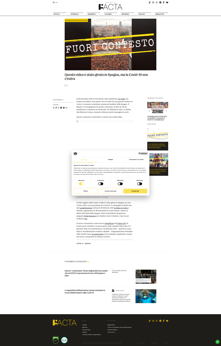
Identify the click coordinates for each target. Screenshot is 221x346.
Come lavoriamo (86, 329)
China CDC (121, 223)
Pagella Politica (111, 325)
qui (85, 218)
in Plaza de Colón (121, 208)
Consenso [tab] (84, 159)
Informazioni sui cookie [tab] (136, 159)
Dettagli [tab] (110, 159)
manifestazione (86, 208)
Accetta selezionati (110, 191)
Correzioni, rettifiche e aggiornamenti (91, 334)
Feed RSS (84, 325)
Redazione (84, 327)
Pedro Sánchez (90, 216)
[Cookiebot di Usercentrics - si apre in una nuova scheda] (139, 153)
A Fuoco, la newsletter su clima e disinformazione (120, 327)
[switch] (100, 183)
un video (121, 99)
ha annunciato (98, 234)
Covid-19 (79, 243)
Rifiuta (86, 191)
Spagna (88, 243)
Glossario (84, 332)
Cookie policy (154, 343)
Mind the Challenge (112, 329)
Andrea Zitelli (119, 290)
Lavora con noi (111, 332)
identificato (109, 223)
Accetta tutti (135, 191)
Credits (166, 343)
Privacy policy (140, 343)
